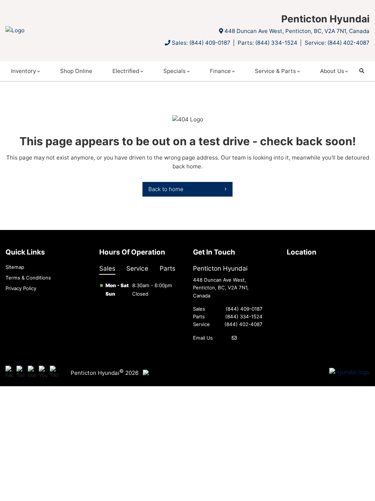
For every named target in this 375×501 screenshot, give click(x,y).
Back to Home (165, 189)
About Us (332, 70)
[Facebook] (9, 372)
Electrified (125, 70)
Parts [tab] (167, 268)
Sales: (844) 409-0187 (201, 42)
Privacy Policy (20, 288)
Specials (174, 70)
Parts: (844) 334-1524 (267, 42)
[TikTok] (54, 372)
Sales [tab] (107, 268)
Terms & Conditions (28, 278)
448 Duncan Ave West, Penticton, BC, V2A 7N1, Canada (297, 31)
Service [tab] (137, 268)
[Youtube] (43, 372)
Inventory (23, 70)
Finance (220, 70)
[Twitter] (20, 372)
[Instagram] (32, 372)
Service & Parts (275, 70)
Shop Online (76, 70)
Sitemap (14, 267)
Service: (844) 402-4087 (337, 42)
